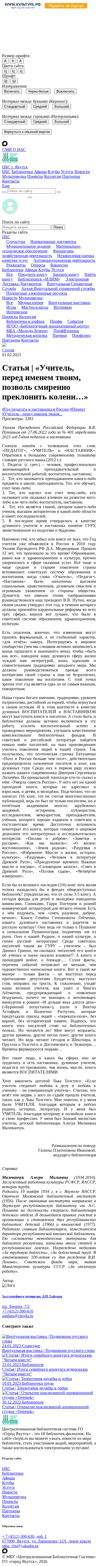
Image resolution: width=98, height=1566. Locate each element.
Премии (60, 335)
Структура (15, 241)
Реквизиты (16, 265)
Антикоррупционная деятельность (64, 260)
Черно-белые (38, 91)
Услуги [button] (57, 270)
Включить (12, 91)
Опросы (38, 265)
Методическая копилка (26, 335)
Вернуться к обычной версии (27, 132)
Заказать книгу (66, 274)
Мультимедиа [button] (31, 298)
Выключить (65, 91)
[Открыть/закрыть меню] (30, 197)
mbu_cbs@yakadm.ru (20, 1546)
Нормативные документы (53, 241)
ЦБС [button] (6, 237)
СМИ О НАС (14, 149)
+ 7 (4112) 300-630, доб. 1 (24, 1536)
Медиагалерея (30, 302)
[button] (6, 186)
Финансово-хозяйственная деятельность (38, 253)
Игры (11, 307)
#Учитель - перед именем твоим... (32, 414)
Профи (56, 321)
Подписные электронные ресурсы (36, 293)
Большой (62, 106)
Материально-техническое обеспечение (41, 248)
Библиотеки (22, 171)
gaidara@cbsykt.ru (17, 1316)
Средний (40, 106)
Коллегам (52, 176)
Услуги (67, 171)
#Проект (77, 409)
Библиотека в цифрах (25, 321)
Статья (8, 350)
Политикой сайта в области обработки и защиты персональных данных (42, 27)
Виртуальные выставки (69, 302)
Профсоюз (81, 335)
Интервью (63, 307)
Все (9, 274)
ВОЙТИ (15, 196)
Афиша (40, 171)
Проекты (35, 176)
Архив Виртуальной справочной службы (58, 288)
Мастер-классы (34, 307)
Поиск (58, 227)
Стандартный (14, 106)
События (75, 321)
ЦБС (6, 171)
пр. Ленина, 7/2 (16, 1306)
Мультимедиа (14, 176)
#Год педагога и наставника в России (35, 409)
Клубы (54, 171)
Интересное (16, 312)
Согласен (11, 51)
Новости (82, 171)
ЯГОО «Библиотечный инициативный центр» (48, 326)
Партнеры (71, 176)
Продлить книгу (32, 274)
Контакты (11, 181)
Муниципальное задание (28, 246)
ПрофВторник (66, 331)
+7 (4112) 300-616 (17, 1311)
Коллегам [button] (27, 316)
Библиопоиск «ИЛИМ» (39, 279)
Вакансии (59, 265)
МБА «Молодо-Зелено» (27, 331)
